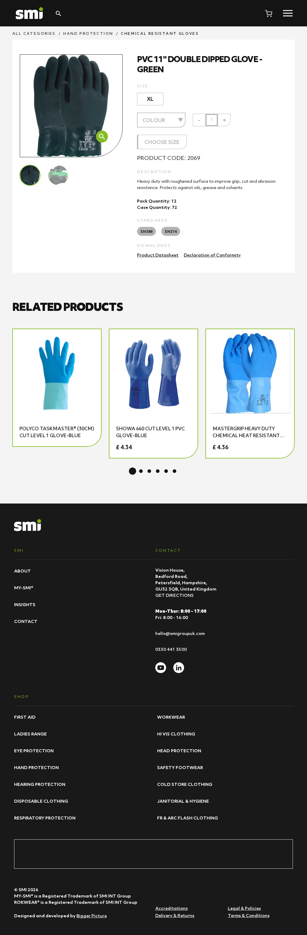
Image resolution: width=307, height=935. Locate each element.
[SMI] (29, 13)
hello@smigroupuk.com (180, 633)
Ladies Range (30, 734)
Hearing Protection (39, 784)
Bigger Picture (91, 915)
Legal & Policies (244, 908)
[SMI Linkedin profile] (178, 667)
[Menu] (288, 13)
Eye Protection (34, 750)
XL (150, 99)
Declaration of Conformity (212, 255)
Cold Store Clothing (184, 784)
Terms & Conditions (249, 915)
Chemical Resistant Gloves (160, 33)
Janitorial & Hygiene (183, 801)
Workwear (171, 717)
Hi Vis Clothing (176, 734)
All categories (34, 33)
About (22, 571)
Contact (25, 621)
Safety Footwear (180, 767)
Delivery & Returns (174, 915)
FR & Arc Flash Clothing (187, 818)
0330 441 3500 (171, 649)
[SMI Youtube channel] (160, 667)
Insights (24, 604)
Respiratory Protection (45, 818)
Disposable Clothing (41, 801)
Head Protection (179, 750)
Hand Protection (88, 33)
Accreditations (171, 908)
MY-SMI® (23, 588)
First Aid (25, 717)
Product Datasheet (157, 255)
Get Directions (174, 595)
